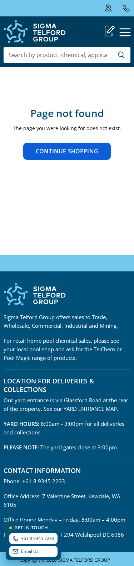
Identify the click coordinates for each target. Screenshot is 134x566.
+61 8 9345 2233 (125, 8)
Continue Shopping (67, 151)
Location (112, 8)
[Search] (121, 55)
